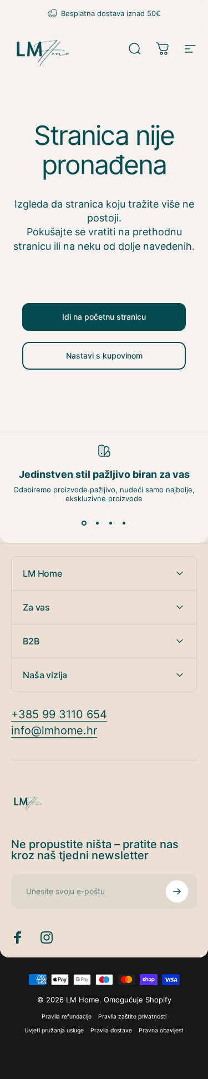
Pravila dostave (111, 1030)
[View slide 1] (84, 523)
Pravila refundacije (67, 1016)
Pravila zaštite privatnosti (132, 1016)
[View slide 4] (124, 523)
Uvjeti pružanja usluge (54, 1030)
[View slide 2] (97, 523)
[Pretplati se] (177, 891)
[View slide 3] (111, 523)
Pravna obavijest (161, 1030)
